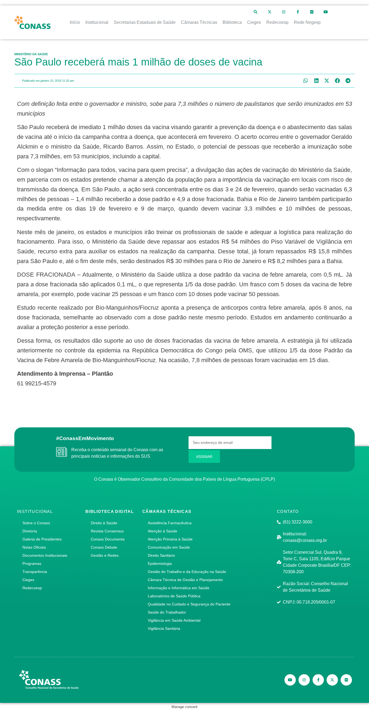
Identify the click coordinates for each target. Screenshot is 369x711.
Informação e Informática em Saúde (178, 588)
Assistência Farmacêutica (170, 523)
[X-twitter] (269, 12)
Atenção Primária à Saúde (170, 539)
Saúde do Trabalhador (167, 612)
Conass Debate (104, 547)
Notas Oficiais (34, 547)
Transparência (34, 571)
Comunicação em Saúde (169, 547)
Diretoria (29, 531)
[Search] (255, 12)
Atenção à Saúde (162, 531)
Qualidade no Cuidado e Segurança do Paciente (189, 604)
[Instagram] (283, 12)
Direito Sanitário (161, 555)
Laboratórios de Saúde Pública (174, 596)
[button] (306, 81)
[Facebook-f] (297, 12)
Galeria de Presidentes (42, 539)
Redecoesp (32, 588)
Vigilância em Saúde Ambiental (174, 620)
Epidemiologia (160, 563)
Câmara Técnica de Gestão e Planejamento (185, 580)
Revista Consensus (107, 531)
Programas (31, 563)
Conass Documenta (108, 539)
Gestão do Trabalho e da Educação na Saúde (187, 571)
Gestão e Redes (105, 555)
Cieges (28, 580)
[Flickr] (311, 12)
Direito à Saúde (104, 523)
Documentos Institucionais (44, 555)
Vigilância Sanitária (164, 628)
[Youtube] (325, 12)
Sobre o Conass (36, 523)
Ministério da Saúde (31, 54)
